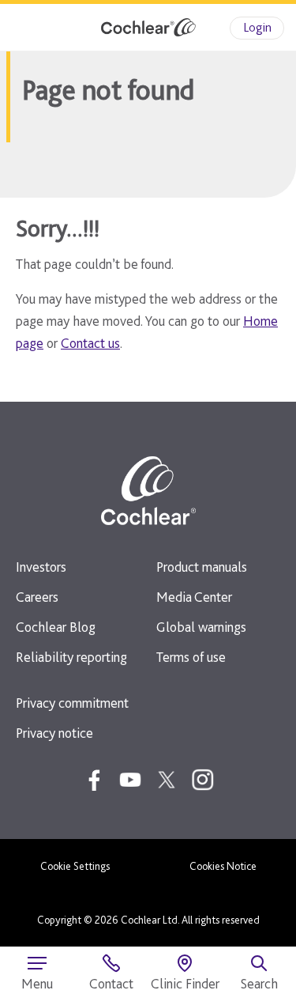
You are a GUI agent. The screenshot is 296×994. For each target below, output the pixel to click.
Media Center (194, 596)
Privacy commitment (72, 702)
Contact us (90, 342)
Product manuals (201, 566)
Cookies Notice (223, 866)
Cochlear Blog (56, 626)
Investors (41, 566)
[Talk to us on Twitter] (166, 780)
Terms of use (191, 656)
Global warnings (201, 626)
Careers (37, 596)
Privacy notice (54, 732)
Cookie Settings (75, 866)
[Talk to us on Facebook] (94, 780)
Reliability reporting (71, 656)
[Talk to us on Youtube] (130, 780)
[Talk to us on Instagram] (203, 780)
